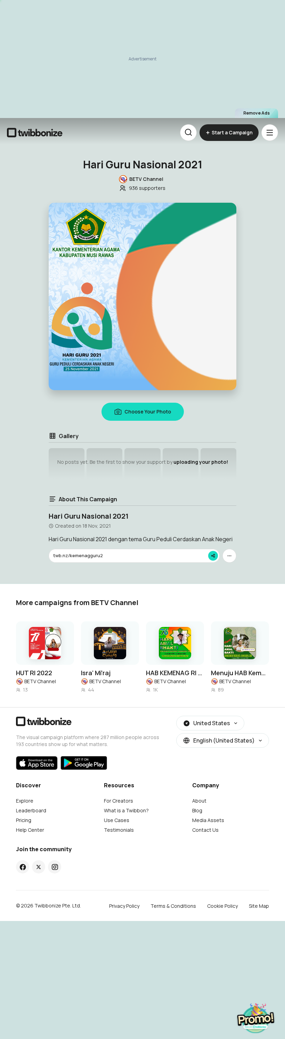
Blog (197, 810)
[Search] (188, 132)
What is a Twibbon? (126, 810)
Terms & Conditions (173, 906)
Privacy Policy (124, 906)
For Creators (118, 800)
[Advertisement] (142, 59)
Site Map (259, 906)
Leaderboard (31, 810)
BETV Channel (40, 681)
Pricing (23, 820)
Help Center (30, 830)
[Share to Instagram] (54, 867)
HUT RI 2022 (34, 673)
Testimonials (119, 830)
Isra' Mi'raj (96, 673)
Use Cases (116, 820)
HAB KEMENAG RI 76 (175, 673)
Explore (24, 800)
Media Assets (208, 820)
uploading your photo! (200, 462)
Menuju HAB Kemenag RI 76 (240, 673)
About (199, 800)
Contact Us (205, 830)
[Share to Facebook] (22, 867)
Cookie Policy (222, 906)
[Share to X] (38, 867)
